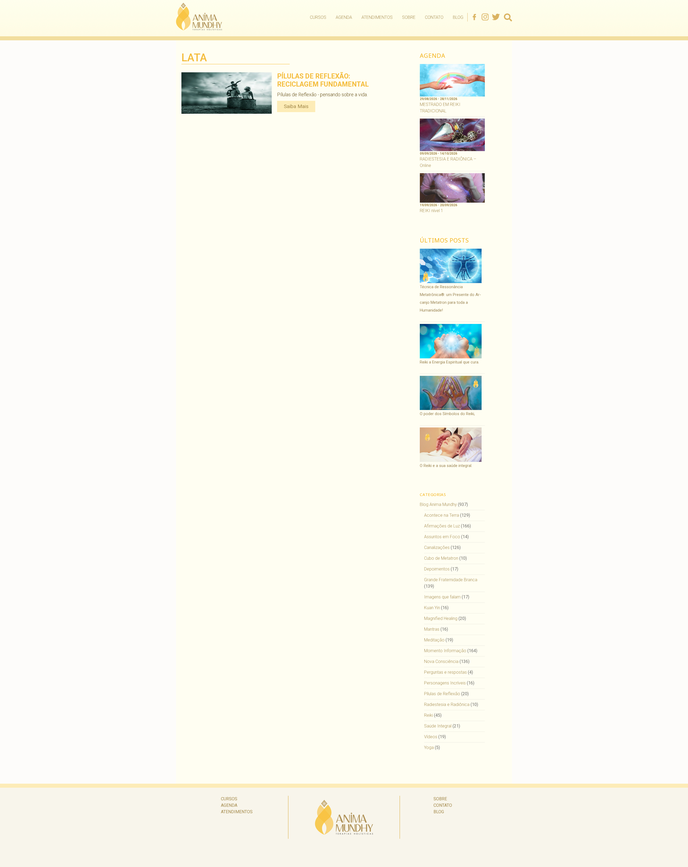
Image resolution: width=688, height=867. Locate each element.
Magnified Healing (440, 618)
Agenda (344, 17)
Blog (458, 17)
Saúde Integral (438, 726)
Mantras (431, 629)
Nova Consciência (441, 661)
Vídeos (430, 736)
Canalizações (437, 547)
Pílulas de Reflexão (442, 693)
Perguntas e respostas (445, 672)
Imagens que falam (442, 597)
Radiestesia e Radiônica (447, 704)
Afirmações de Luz (442, 526)
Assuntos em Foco (442, 536)
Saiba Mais (296, 106)
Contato (434, 17)
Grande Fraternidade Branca (450, 579)
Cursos (318, 17)
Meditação (434, 640)
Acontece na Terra (441, 515)
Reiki (428, 715)
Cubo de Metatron (441, 558)
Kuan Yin (432, 607)
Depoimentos (437, 569)
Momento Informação (445, 650)
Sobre (408, 17)
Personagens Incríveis (445, 683)
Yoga (429, 747)
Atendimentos (377, 17)
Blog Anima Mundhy (438, 504)
